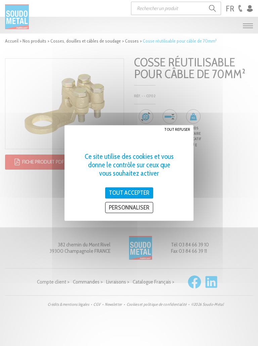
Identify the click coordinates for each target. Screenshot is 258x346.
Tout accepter (129, 192)
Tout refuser (177, 129)
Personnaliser (129, 207)
